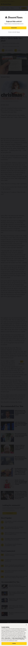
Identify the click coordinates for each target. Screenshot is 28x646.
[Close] (26, 625)
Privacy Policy (7, 638)
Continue (14, 643)
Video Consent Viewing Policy (18, 638)
